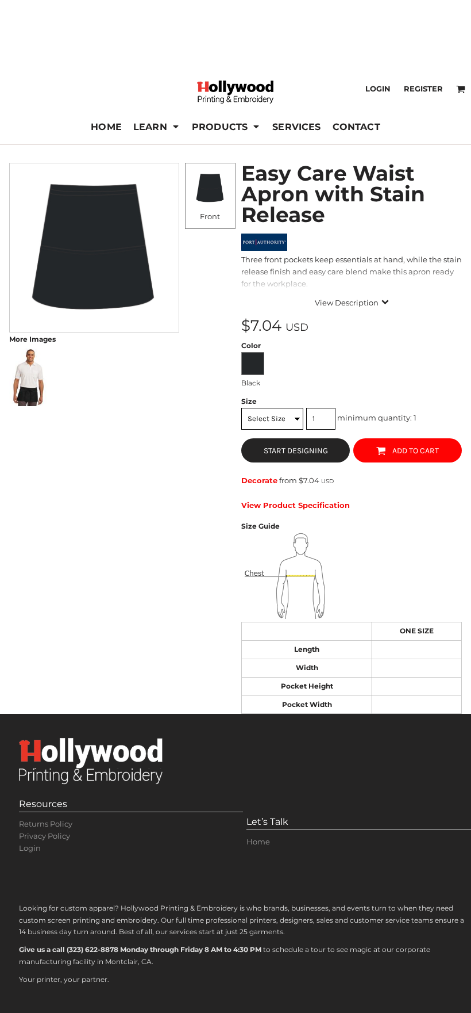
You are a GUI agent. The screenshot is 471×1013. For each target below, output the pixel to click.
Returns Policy (45, 823)
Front (210, 216)
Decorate (259, 480)
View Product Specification (295, 505)
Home (258, 841)
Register (423, 88)
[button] (157, 126)
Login (378, 88)
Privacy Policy (44, 835)
